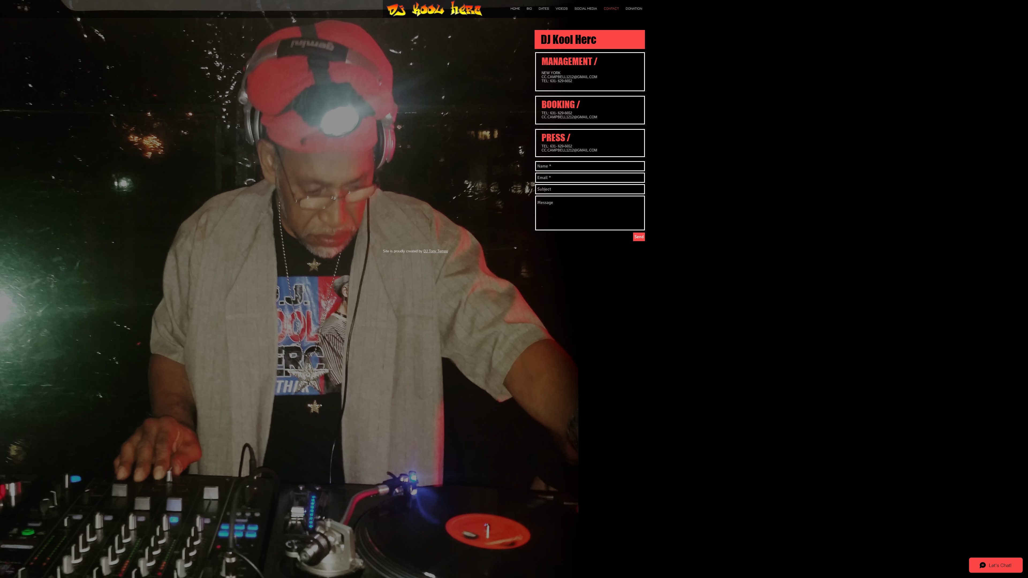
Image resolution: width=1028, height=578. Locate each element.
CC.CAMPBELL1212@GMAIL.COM (569, 117)
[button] (529, 8)
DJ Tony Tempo (436, 251)
